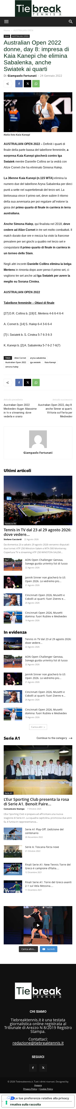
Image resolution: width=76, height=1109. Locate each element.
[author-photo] (38, 447)
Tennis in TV (10, 523)
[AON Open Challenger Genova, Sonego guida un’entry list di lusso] (13, 564)
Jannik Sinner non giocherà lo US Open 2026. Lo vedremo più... (45, 579)
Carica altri (36, 727)
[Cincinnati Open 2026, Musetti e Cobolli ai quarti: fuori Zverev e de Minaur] (13, 599)
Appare (38, 1085)
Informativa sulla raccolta (23, 1104)
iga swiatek (35, 362)
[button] (6, 22)
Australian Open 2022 (15, 362)
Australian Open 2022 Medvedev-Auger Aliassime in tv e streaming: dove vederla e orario (20, 410)
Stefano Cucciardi (13, 539)
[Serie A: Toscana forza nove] (13, 851)
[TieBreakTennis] (38, 8)
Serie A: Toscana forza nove (42, 847)
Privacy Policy (30, 1088)
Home (7, 30)
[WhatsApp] (36, 83)
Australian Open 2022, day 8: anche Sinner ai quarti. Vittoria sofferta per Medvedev (55, 410)
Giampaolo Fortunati (22, 75)
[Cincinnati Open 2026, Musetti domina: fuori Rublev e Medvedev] (13, 617)
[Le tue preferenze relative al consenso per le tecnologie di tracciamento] (6, 1102)
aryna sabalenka (38, 357)
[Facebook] (19, 83)
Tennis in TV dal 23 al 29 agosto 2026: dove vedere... (37, 532)
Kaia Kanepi (50, 362)
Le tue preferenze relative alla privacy (41, 1098)
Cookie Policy (46, 1088)
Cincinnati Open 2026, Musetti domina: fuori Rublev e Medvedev (46, 614)
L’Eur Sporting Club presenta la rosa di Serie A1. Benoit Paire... (36, 801)
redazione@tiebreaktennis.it (38, 1043)
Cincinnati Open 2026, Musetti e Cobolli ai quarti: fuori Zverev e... (45, 596)
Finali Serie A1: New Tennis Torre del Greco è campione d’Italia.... (48, 866)
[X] (27, 83)
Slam (7, 36)
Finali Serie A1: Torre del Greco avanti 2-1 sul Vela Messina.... (48, 884)
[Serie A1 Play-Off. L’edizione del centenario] (13, 834)
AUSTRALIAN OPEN (23, 30)
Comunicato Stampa (14, 808)
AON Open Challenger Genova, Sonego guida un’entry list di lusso (46, 561)
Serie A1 (8, 793)
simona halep (11, 366)
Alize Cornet (20, 357)
